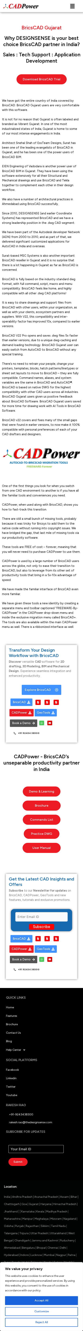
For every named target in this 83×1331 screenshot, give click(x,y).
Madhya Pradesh (56, 1211)
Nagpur (61, 1255)
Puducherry (67, 1240)
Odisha (8, 1226)
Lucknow (36, 1255)
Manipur (27, 1218)
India (7, 1197)
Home (10, 1007)
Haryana (45, 1204)
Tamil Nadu (58, 1226)
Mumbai (48, 1255)
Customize (41, 1311)
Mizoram (56, 1218)
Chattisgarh (12, 1204)
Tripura (24, 1233)
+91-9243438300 (21, 1114)
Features (11, 1016)
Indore (24, 1255)
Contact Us (13, 1032)
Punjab (19, 1226)
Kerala (40, 1211)
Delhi (63, 1247)
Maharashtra (12, 1218)
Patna (71, 1255)
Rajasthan (32, 1226)
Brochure (12, 1024)
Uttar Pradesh (39, 1233)
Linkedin (11, 1078)
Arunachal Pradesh (46, 1197)
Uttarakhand (58, 1233)
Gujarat (34, 1204)
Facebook (12, 1070)
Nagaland (69, 1218)
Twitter (11, 1086)
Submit (18, 1162)
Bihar (74, 1197)
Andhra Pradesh (22, 1197)
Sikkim (45, 1226)
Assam (64, 1197)
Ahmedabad (12, 1247)
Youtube (11, 1095)
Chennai (53, 1247)
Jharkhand (11, 1211)
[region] (41, 1296)
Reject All (41, 1322)
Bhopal (41, 1247)
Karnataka (27, 1211)
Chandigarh (22, 1240)
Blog (9, 1041)
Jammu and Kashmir (45, 1240)
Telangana (11, 1233)
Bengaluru (28, 1247)
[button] (72, 6)
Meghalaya (42, 1218)
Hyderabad (11, 1255)
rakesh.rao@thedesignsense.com (30, 1122)
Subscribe (41, 926)
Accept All (41, 1300)
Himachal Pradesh (64, 1204)
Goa (24, 1204)
